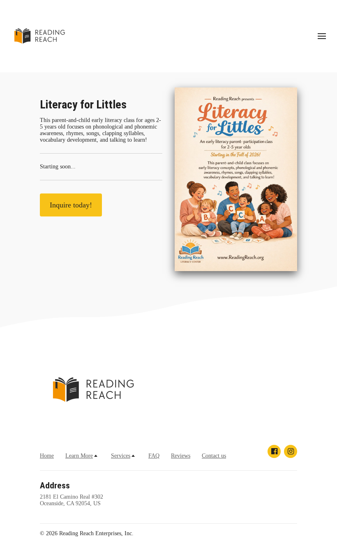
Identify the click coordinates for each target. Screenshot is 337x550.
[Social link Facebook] (274, 451)
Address (55, 485)
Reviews (180, 456)
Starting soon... (58, 166)
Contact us (214, 456)
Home (47, 456)
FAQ (153, 456)
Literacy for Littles (83, 104)
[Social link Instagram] (290, 451)
